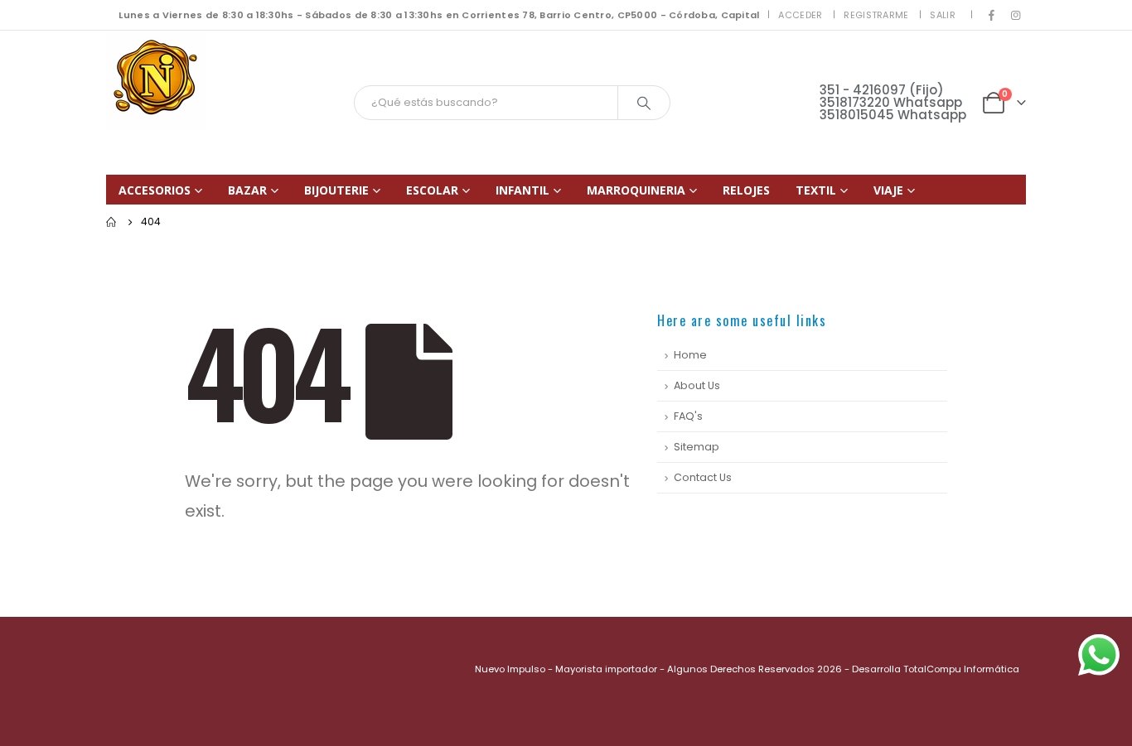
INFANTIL (522, 190)
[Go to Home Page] (112, 222)
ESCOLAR (432, 190)
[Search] (644, 102)
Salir (942, 15)
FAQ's (688, 416)
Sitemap (696, 447)
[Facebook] (992, 15)
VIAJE (888, 190)
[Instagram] (1015, 15)
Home (690, 355)
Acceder (800, 15)
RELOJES (746, 190)
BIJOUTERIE (336, 190)
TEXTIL (816, 190)
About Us (697, 385)
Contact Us (703, 477)
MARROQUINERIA (636, 190)
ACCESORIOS (155, 190)
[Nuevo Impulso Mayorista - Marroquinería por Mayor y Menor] (156, 80)
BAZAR (247, 190)
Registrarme (876, 15)
